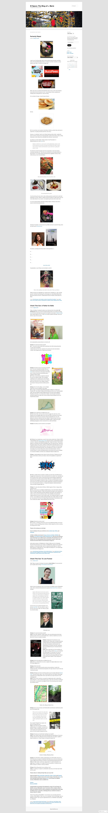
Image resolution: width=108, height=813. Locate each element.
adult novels (57, 551)
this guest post (39, 226)
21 (73, 66)
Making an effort (56, 300)
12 (70, 64)
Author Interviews (36, 801)
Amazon (45, 535)
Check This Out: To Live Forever (41, 559)
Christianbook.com (48, 536)
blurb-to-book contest (43, 440)
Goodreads (42, 775)
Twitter (56, 530)
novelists (37, 553)
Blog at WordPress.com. (54, 809)
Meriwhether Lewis (58, 802)
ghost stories (36, 802)
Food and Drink (49, 299)
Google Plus (47, 775)
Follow (69, 45)
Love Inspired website (38, 536)
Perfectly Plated (35, 36)
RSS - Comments (70, 53)
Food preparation (44, 300)
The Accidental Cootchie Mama (47, 564)
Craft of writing (41, 299)
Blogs (40, 801)
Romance (50, 551)
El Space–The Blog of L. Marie (42, 6)
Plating (60, 300)
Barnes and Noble (50, 535)
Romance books (41, 553)
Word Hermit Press (53, 587)
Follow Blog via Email (71, 36)
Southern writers (47, 553)
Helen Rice (35, 607)
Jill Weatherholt (55, 552)
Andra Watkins (56, 801)
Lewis (56, 650)
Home (31, 28)
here (42, 141)
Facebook (32, 532)
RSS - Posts (69, 52)
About (35, 28)
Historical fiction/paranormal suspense (48, 802)
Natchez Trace (32, 803)
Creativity (45, 299)
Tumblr (54, 775)
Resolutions (54, 299)
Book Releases (41, 551)
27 (72, 67)
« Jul (69, 69)
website (50, 530)
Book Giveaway (35, 299)
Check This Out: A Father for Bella (42, 306)
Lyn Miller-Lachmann (50, 300)
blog (53, 530)
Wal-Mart (56, 535)
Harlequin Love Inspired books (48, 552)
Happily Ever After (40, 552)
